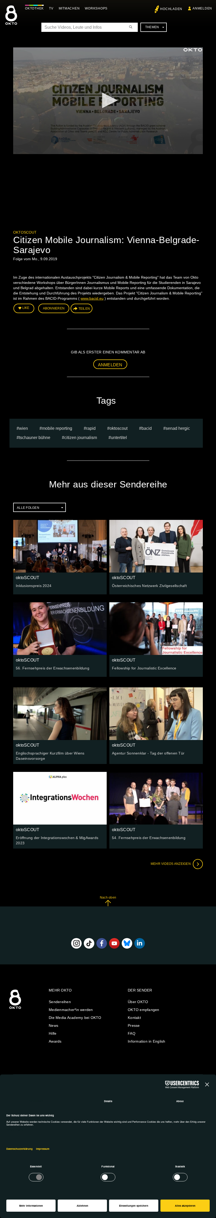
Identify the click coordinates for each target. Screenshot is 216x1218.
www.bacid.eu (92, 298)
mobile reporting (57, 428)
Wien (23, 428)
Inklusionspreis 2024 (33, 586)
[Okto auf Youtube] (114, 943)
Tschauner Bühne (34, 437)
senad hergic (178, 428)
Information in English (146, 1041)
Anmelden (110, 365)
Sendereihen (60, 1002)
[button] (108, 100)
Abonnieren (54, 308)
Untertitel (119, 437)
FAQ (131, 1033)
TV (51, 8)
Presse (134, 1025)
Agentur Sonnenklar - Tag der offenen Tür (148, 753)
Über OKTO (138, 1002)
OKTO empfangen (143, 1010)
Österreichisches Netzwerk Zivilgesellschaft (149, 586)
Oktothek (34, 8)
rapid (91, 428)
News (53, 1025)
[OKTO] (11, 20)
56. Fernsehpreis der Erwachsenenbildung (52, 668)
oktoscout (118, 428)
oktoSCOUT (25, 232)
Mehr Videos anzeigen (171, 864)
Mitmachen (69, 8)
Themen (152, 27)
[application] (108, 100)
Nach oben (108, 897)
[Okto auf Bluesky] (127, 943)
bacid (146, 428)
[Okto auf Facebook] (101, 943)
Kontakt (134, 1017)
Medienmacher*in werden (71, 1010)
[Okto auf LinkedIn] (139, 943)
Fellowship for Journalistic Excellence (144, 668)
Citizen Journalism (80, 437)
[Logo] (192, 50)
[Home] (15, 1009)
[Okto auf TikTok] (89, 943)
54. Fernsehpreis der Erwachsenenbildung (148, 838)
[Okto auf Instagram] (76, 943)
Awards (55, 1041)
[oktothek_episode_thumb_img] (60, 546)
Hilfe (52, 1033)
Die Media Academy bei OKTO (75, 1017)
